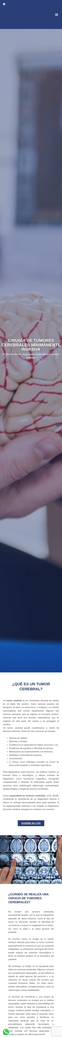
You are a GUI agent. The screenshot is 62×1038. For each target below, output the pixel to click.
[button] (56, 14)
